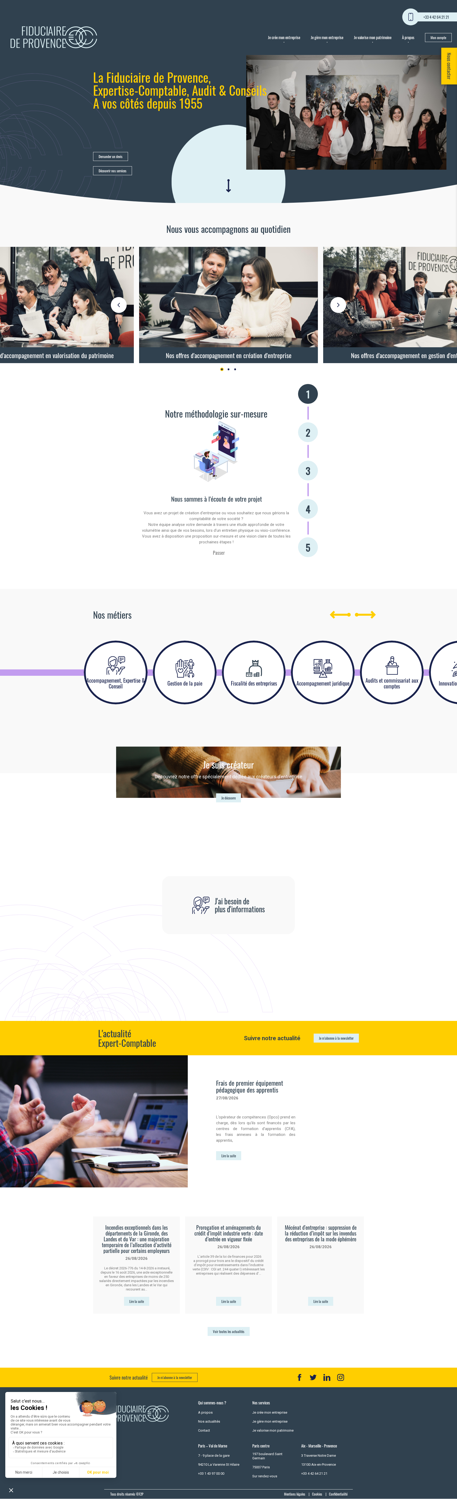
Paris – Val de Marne (212, 1446)
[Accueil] (54, 37)
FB (299, 1377)
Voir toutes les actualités (228, 1331)
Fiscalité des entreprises (254, 683)
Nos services (261, 1402)
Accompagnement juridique (322, 683)
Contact (204, 1430)
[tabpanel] (228, 305)
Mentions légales (294, 1494)
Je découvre (228, 798)
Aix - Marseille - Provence (319, 1446)
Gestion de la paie (184, 683)
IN (340, 1377)
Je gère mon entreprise (327, 37)
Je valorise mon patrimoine (372, 37)
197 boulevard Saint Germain (267, 1456)
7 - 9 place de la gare (214, 1456)
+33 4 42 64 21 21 (436, 17)
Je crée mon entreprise (284, 37)
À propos (408, 37)
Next (338, 305)
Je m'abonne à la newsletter (336, 1038)
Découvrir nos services (112, 170)
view (228, 305)
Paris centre (260, 1446)
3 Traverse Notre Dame (318, 1456)
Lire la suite (228, 1155)
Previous (119, 305)
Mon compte (438, 37)
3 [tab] (235, 369)
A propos (205, 1412)
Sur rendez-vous (264, 1476)
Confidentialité (338, 1494)
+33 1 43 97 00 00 (211, 1473)
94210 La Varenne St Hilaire (218, 1464)
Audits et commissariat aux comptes (391, 683)
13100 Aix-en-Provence (318, 1464)
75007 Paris (261, 1467)
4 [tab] (308, 509)
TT (313, 1377)
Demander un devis (110, 156)
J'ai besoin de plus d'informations (240, 905)
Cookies (317, 1494)
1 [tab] (222, 369)
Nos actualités (209, 1421)
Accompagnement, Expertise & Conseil (115, 683)
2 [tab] (228, 369)
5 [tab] (308, 547)
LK (326, 1377)
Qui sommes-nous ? (212, 1402)
